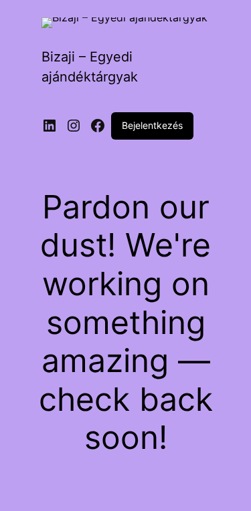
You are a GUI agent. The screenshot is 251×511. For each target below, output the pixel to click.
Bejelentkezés (152, 125)
